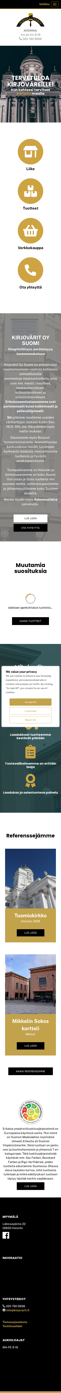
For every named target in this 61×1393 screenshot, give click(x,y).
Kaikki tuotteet (30, 621)
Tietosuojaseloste (15, 1322)
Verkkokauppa (30, 248)
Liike (30, 169)
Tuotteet (30, 208)
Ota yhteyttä (30, 287)
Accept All (30, 702)
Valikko (44, 4)
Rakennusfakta (45, 499)
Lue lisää (30, 518)
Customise (30, 711)
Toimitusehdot (12, 1326)
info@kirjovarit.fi (17, 1310)
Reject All (30, 720)
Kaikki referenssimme (30, 1071)
